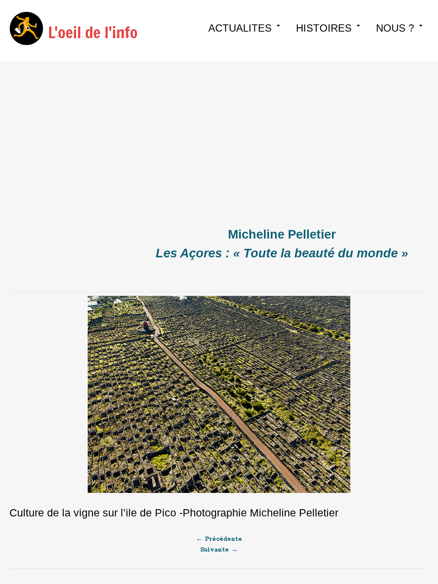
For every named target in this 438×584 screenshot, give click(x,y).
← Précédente (219, 539)
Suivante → (219, 550)
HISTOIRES (324, 28)
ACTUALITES (240, 28)
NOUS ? (395, 28)
